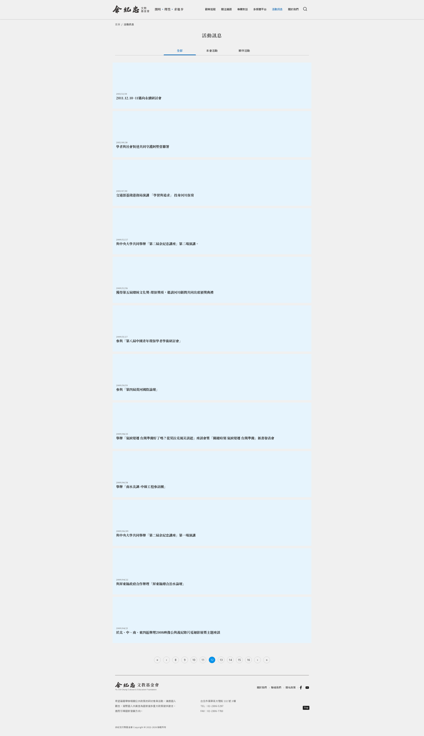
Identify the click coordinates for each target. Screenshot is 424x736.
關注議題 (226, 9)
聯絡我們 (276, 687)
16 (248, 660)
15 (239, 660)
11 (202, 660)
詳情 (212, 85)
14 (230, 660)
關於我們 (293, 9)
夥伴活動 (244, 50)
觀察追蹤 (210, 9)
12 (212, 660)
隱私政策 (291, 687)
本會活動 (212, 50)
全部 (180, 50)
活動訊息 (277, 9)
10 (193, 660)
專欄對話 (242, 9)
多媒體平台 (259, 9)
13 (221, 660)
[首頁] (131, 8)
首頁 (117, 24)
